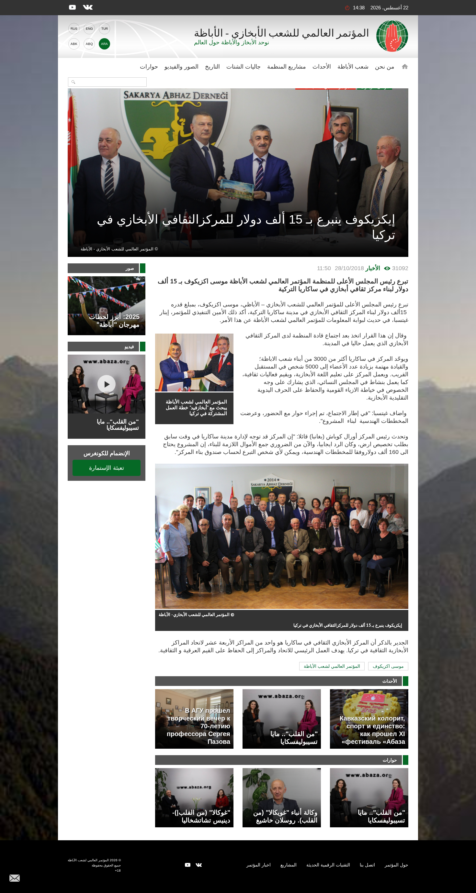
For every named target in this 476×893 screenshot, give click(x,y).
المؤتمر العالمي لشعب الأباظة (332, 666)
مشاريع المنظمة (286, 66)
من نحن (384, 66)
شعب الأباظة (352, 66)
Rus (74, 28)
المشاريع (288, 864)
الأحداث (321, 66)
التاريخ (212, 66)
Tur (104, 28)
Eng (89, 28)
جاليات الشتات (243, 66)
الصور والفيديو (181, 66)
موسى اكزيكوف (388, 666)
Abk (74, 44)
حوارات (149, 66)
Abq (89, 44)
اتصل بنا (367, 864)
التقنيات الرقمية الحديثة (328, 864)
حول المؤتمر (396, 864)
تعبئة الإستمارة (106, 467)
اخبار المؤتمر (258, 864)
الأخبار (373, 268)
